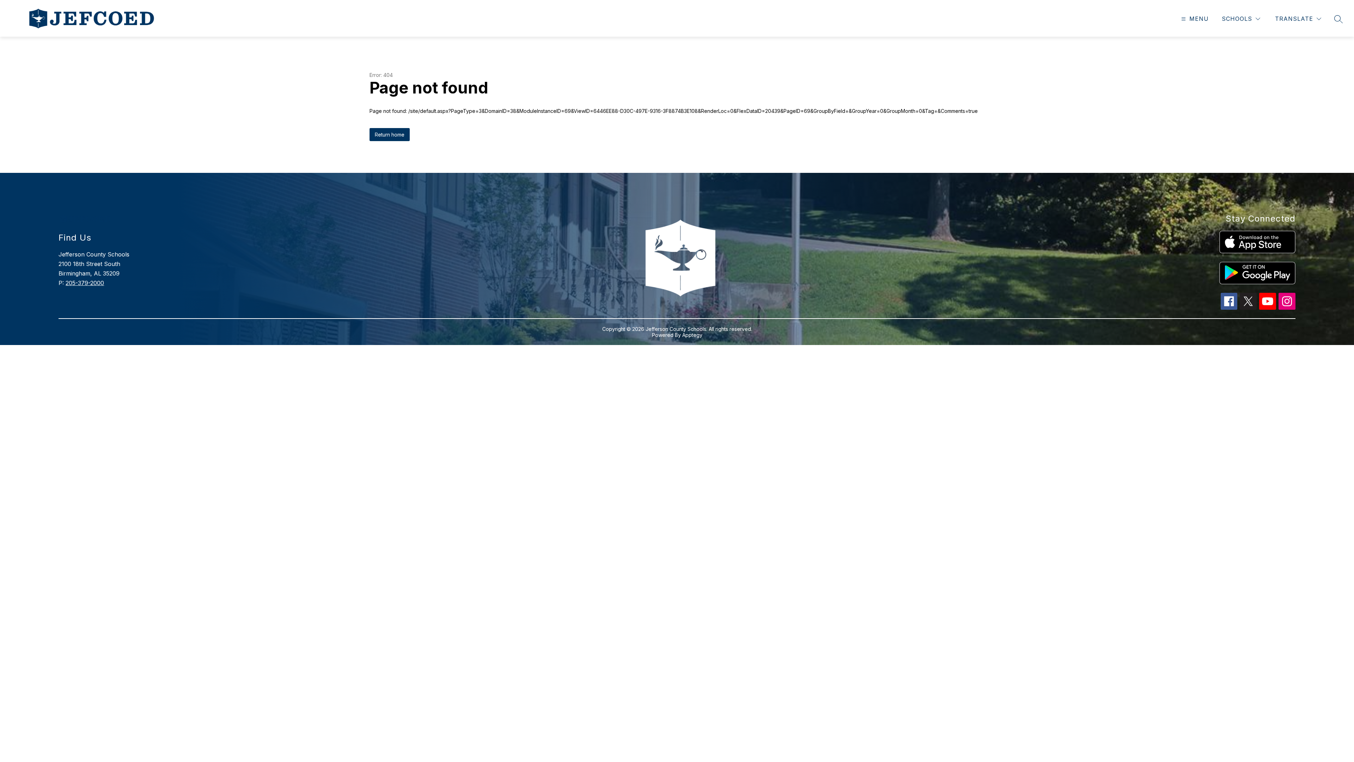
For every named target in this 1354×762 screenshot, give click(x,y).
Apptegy (692, 335)
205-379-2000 (85, 282)
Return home (389, 135)
